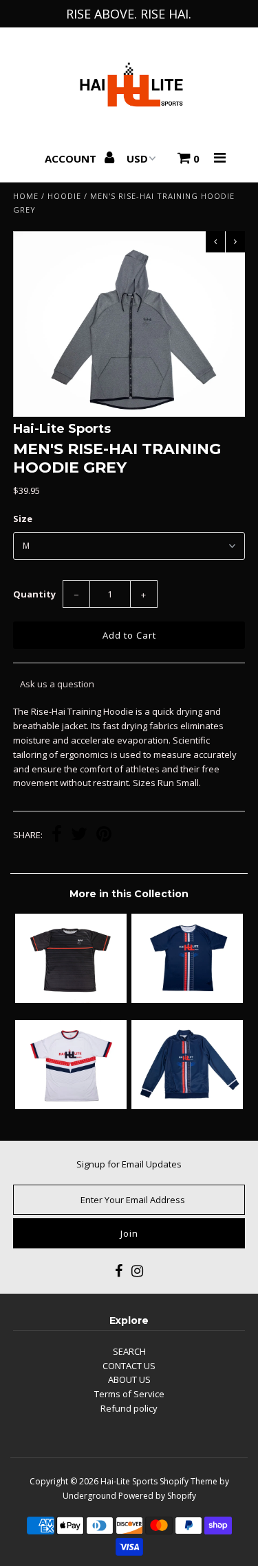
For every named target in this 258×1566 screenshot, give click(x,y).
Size (22, 518)
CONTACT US (129, 1366)
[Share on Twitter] (79, 835)
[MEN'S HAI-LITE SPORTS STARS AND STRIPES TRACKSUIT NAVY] (187, 1106)
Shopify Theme (188, 1481)
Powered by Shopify (157, 1496)
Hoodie (64, 196)
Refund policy (129, 1408)
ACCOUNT (72, 158)
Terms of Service (129, 1394)
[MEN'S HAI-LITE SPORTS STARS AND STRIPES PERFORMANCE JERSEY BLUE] (187, 999)
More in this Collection (129, 894)
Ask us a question (57, 684)
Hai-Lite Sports (129, 1481)
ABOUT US (129, 1379)
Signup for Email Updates (129, 1164)
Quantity (34, 594)
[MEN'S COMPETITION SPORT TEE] (71, 999)
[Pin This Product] (103, 835)
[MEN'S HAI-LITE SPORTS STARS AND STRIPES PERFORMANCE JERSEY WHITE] (71, 1106)
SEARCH (129, 1351)
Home (26, 196)
